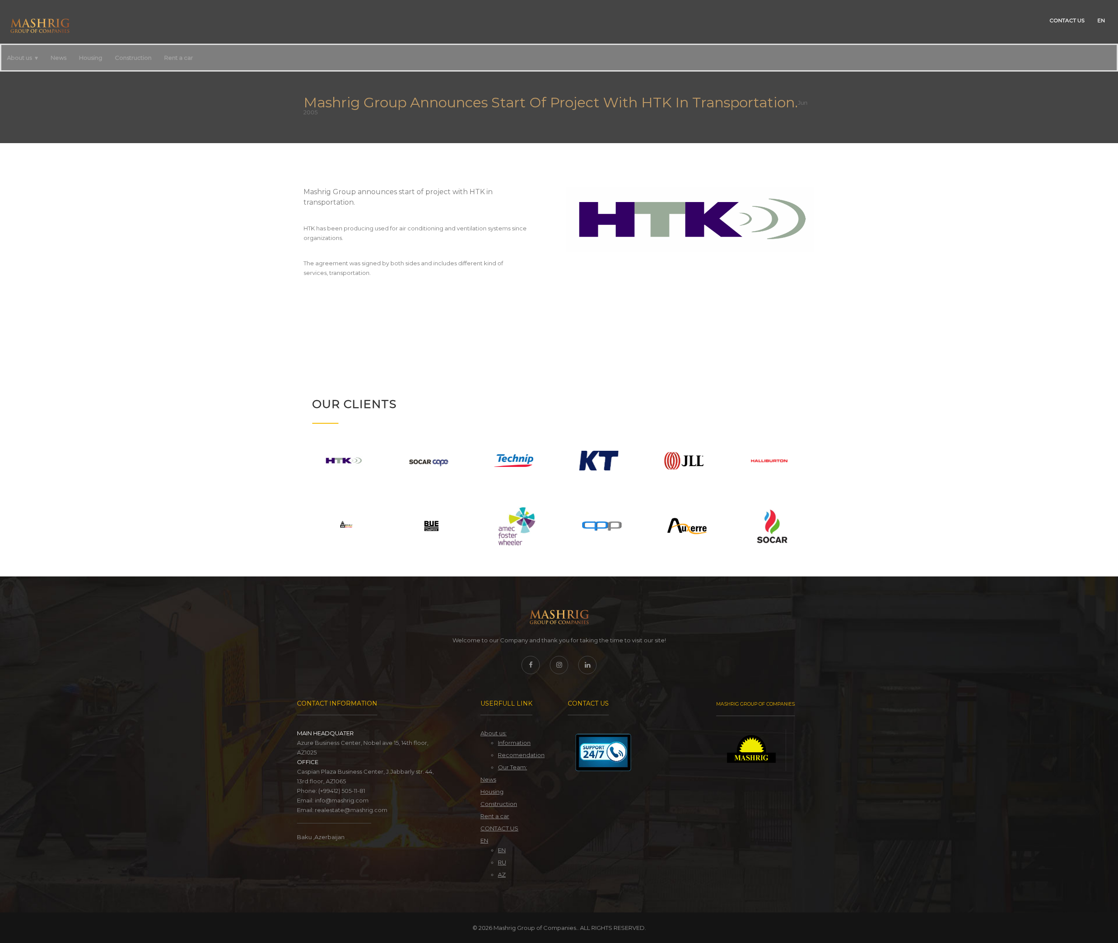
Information (514, 742)
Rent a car (178, 57)
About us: (493, 733)
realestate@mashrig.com (351, 809)
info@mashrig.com (342, 800)
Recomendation (521, 754)
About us (19, 57)
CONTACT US (1066, 20)
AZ (502, 874)
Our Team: (512, 767)
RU (502, 862)
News (58, 57)
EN (1101, 20)
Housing (90, 57)
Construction (133, 57)
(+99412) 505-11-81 (341, 790)
